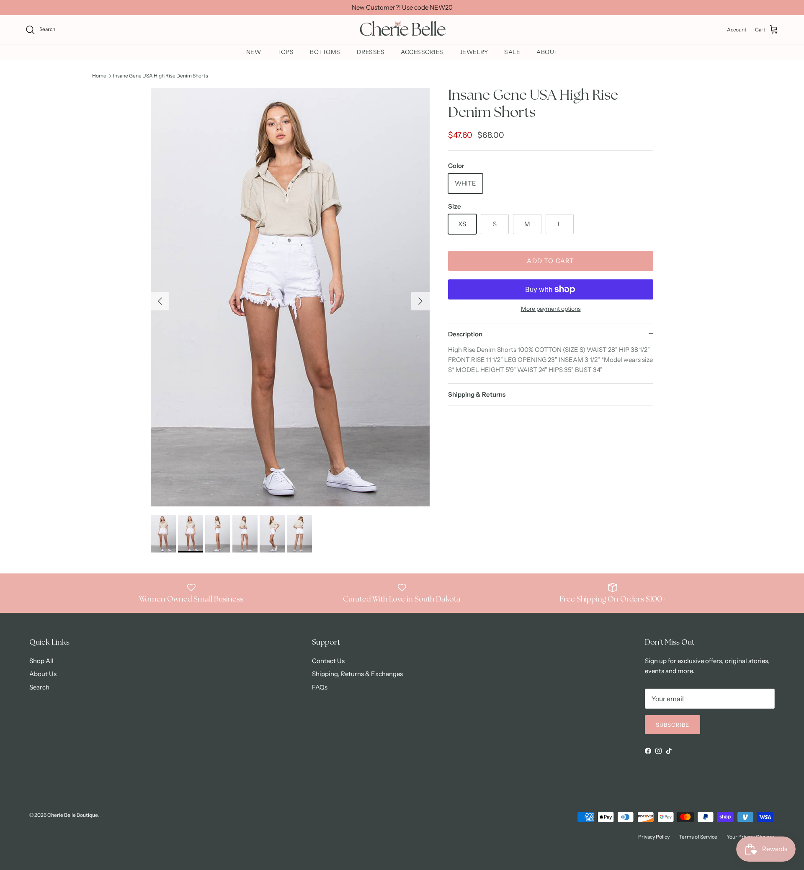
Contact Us (328, 661)
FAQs (319, 687)
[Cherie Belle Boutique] (402, 29)
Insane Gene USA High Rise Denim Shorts (160, 75)
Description (465, 334)
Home (99, 75)
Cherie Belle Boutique (72, 815)
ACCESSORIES (422, 52)
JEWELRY (474, 52)
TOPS (285, 52)
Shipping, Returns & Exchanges (357, 674)
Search (39, 687)
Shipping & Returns (476, 394)
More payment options (551, 308)
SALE (512, 52)
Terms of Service (698, 837)
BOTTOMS (325, 52)
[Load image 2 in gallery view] (290, 297)
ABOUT (547, 52)
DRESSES (371, 52)
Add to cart (550, 261)
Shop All (41, 661)
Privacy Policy (654, 837)
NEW (253, 52)
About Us (43, 674)
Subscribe (672, 724)
